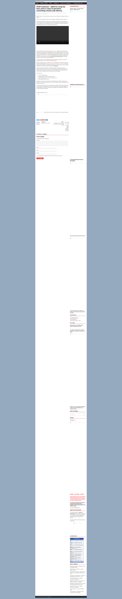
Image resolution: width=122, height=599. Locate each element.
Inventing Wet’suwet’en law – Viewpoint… (76, 554)
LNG (46, 13)
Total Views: (72, 319)
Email (37, 150)
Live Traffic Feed (77, 538)
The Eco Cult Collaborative (65, 3)
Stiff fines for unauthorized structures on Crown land (54, 63)
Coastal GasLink (43, 13)
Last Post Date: (72, 320)
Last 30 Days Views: (73, 317)
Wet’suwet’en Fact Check (78, 3)
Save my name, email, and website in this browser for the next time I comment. (49, 155)
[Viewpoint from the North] (39, 1)
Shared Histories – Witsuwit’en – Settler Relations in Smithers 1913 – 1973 (78, 572)
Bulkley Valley (39, 13)
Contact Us (56, 3)
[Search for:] (78, 414)
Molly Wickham (53, 51)
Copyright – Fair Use (44, 3)
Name (37, 147)
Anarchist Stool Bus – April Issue (45, 55)
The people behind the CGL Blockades (76, 160)
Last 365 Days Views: (73, 318)
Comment (38, 140)
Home (37, 3)
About (51, 3)
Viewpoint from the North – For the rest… (75, 545)
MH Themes (49, 596)
